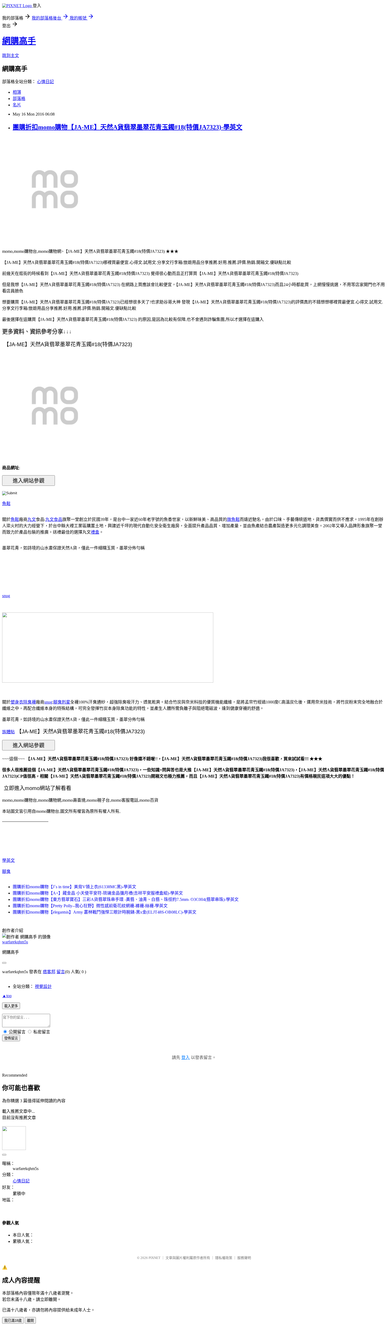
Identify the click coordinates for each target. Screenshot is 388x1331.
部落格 (19, 98)
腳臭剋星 (61, 702)
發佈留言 (11, 1038)
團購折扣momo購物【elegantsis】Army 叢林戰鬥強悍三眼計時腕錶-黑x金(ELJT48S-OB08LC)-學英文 (104, 912)
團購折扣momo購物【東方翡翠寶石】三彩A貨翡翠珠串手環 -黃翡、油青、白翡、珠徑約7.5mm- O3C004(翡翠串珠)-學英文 (126, 899)
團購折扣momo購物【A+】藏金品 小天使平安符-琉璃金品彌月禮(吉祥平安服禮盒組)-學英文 (98, 893)
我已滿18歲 (13, 1321)
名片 (17, 105)
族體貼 (8, 732)
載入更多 (11, 1006)
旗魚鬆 (233, 519)
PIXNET (154, 1258)
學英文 (8, 860)
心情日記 (45, 81)
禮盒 (95, 532)
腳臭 (6, 871)
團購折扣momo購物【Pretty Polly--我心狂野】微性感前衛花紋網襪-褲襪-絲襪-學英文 (90, 906)
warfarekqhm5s (15, 942)
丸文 (31, 519)
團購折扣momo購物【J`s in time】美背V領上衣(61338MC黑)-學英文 (74, 887)
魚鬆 (6, 503)
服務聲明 (244, 1258)
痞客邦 (49, 971)
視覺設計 (43, 986)
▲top (7, 996)
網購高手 (19, 41)
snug (6, 595)
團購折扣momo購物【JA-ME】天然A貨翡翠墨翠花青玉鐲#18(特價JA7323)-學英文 (127, 127)
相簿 (17, 92)
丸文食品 (53, 519)
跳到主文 (10, 55)
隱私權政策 (223, 1258)
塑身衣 (17, 702)
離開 (30, 1321)
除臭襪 (29, 702)
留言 (60, 971)
